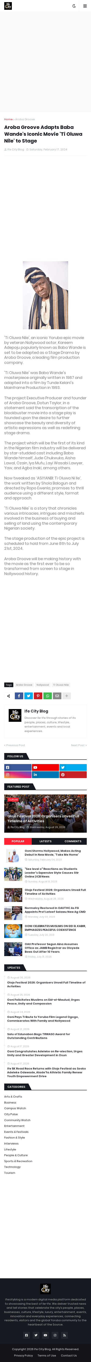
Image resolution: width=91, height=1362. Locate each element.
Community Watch (17, 1120)
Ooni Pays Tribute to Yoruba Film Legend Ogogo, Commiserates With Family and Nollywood (43, 1019)
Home (8, 119)
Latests (45, 841)
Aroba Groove (25, 119)
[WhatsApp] (47, 695)
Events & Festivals (16, 1132)
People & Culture (16, 1155)
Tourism (9, 1173)
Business (10, 1103)
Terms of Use (47, 1356)
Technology (12, 1167)
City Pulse (11, 1114)
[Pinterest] (38, 695)
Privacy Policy (23, 1356)
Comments (73, 841)
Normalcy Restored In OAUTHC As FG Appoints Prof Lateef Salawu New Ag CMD (55, 910)
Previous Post (15, 745)
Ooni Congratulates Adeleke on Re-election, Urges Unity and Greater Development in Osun (45, 1053)
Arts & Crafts (13, 1097)
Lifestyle (10, 1149)
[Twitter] (28, 695)
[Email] (57, 695)
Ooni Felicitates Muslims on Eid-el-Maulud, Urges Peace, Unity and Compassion (43, 1002)
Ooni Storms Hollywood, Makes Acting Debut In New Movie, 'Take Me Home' (53, 853)
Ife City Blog (36, 711)
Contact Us (69, 1356)
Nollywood (43, 685)
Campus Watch (15, 1108)
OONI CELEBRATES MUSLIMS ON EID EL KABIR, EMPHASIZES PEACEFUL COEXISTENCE (55, 928)
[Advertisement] (45, 61)
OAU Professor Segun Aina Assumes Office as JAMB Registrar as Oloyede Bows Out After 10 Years (52, 948)
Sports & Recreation (18, 1161)
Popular (18, 841)
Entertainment (14, 1126)
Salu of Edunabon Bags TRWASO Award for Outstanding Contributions (38, 1036)
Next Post (78, 745)
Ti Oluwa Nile (61, 685)
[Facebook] (19, 695)
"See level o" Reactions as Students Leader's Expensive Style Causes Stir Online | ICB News (52, 873)
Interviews (11, 1144)
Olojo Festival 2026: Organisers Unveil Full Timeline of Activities (43, 818)
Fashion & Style (14, 1138)
